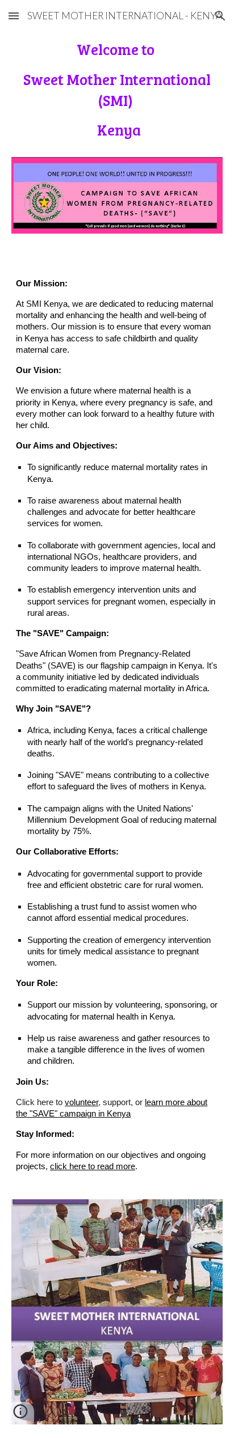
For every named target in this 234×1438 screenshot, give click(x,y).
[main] (117, 94)
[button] (13, 15)
